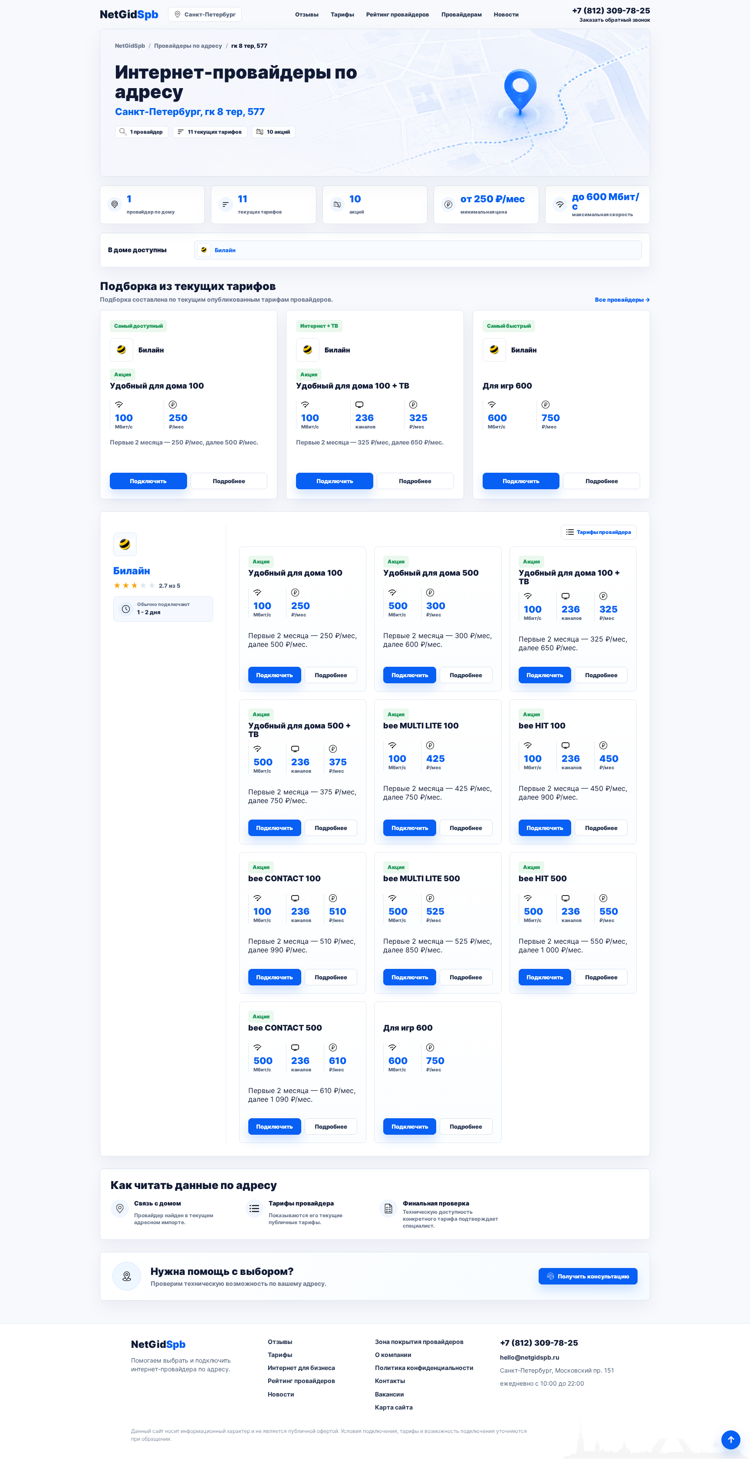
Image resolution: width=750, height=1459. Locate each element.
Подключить (148, 481)
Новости (506, 14)
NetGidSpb (130, 45)
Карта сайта (394, 1407)
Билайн (225, 250)
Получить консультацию (593, 1276)
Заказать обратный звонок (614, 19)
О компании (393, 1354)
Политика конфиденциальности (424, 1367)
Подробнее (229, 481)
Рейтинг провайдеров (397, 14)
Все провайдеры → (622, 299)
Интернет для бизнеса (301, 1367)
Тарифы (342, 14)
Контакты (390, 1380)
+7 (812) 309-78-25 (539, 1342)
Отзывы (307, 14)
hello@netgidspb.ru (529, 1357)
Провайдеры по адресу (188, 45)
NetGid (129, 14)
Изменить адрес (157, 154)
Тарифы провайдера (604, 532)
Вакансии (389, 1394)
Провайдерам (461, 14)
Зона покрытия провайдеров (419, 1341)
